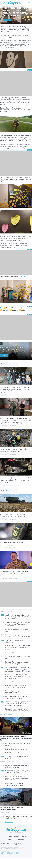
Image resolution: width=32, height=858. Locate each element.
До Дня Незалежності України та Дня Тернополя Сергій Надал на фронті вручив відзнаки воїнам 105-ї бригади (16, 420)
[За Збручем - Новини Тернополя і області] (11, 3)
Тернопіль (5, 310)
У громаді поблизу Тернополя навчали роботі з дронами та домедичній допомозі (17, 647)
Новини (17, 836)
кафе (23, 310)
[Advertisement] (16, 83)
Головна (8, 836)
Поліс (24, 836)
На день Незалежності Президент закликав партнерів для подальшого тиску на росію (17, 778)
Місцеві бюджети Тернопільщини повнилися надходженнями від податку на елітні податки (18, 676)
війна (24, 308)
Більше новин (9, 822)
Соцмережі (19, 839)
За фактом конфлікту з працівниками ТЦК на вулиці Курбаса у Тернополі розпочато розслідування (15, 480)
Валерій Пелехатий (13, 308)
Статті (10, 839)
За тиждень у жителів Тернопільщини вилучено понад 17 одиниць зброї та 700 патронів (17, 624)
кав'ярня (15, 310)
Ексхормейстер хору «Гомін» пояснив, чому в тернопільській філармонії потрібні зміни (15, 573)
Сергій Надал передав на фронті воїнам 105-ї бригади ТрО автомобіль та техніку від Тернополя (15, 390)
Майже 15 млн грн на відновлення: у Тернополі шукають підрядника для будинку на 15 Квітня (17, 750)
